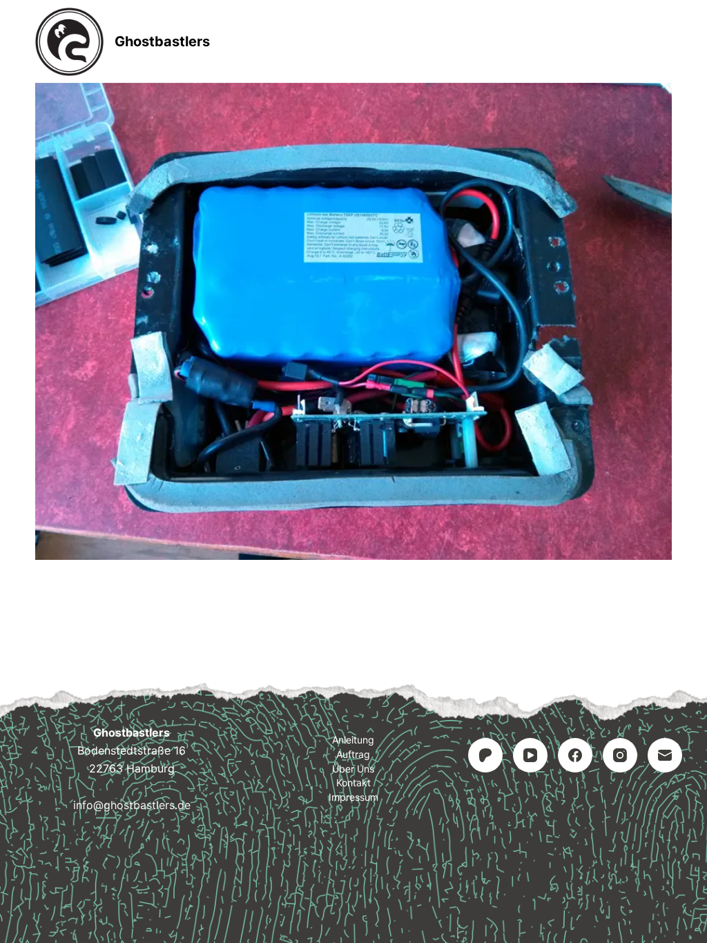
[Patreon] (485, 755)
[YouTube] (530, 755)
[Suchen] (666, 42)
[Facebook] (575, 755)
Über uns (353, 769)
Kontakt (353, 782)
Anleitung (353, 740)
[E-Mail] (665, 755)
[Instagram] (620, 755)
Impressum (353, 797)
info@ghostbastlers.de (132, 805)
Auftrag (353, 754)
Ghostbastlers (162, 41)
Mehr (395, 41)
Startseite (311, 41)
